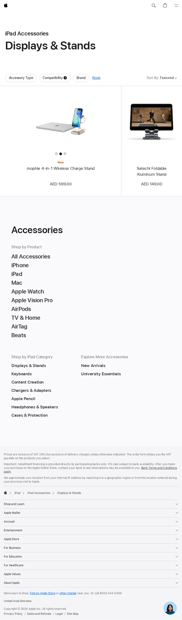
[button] (153, 5)
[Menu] (176, 5)
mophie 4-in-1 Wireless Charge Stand (61, 168)
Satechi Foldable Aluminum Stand (152, 171)
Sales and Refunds (39, 614)
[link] (170, 608)
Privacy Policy (13, 614)
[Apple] (5, 492)
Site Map (72, 614)
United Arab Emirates (18, 601)
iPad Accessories (38, 493)
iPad (17, 493)
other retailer (68, 593)
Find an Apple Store (42, 593)
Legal (59, 614)
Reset (96, 78)
